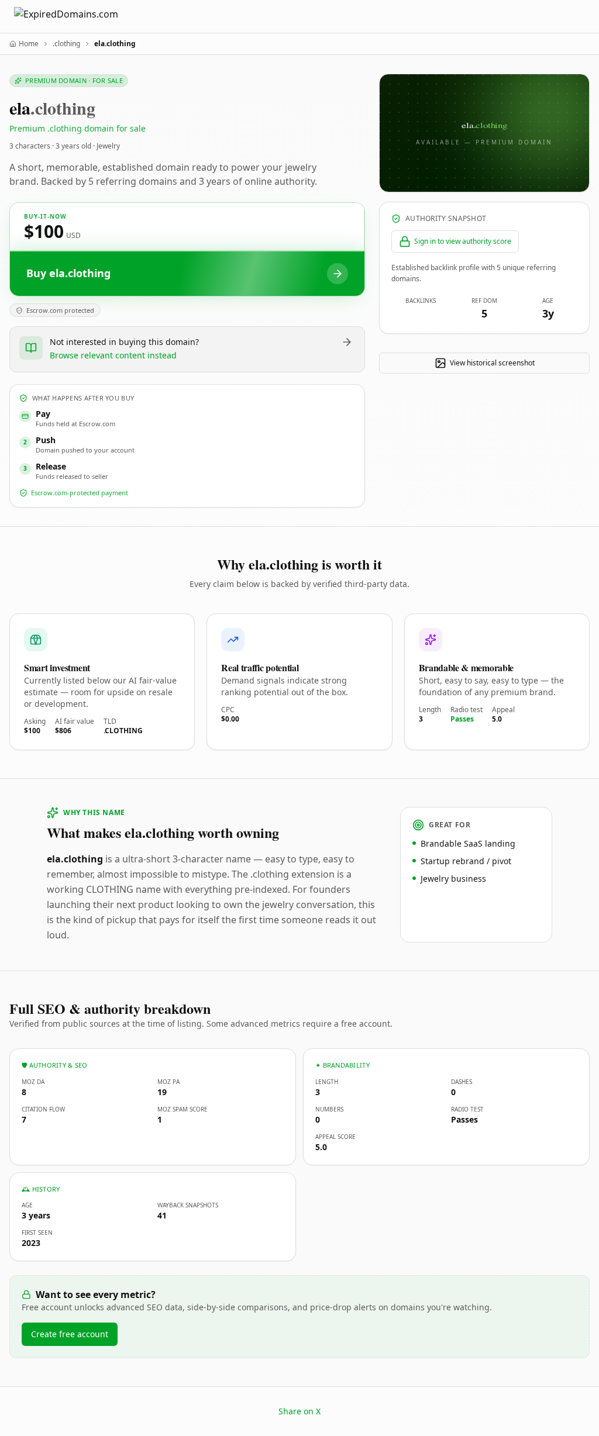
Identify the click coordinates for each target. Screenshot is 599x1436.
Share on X (299, 1411)
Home (29, 44)
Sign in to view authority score (462, 241)
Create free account (69, 1334)
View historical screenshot (492, 363)
